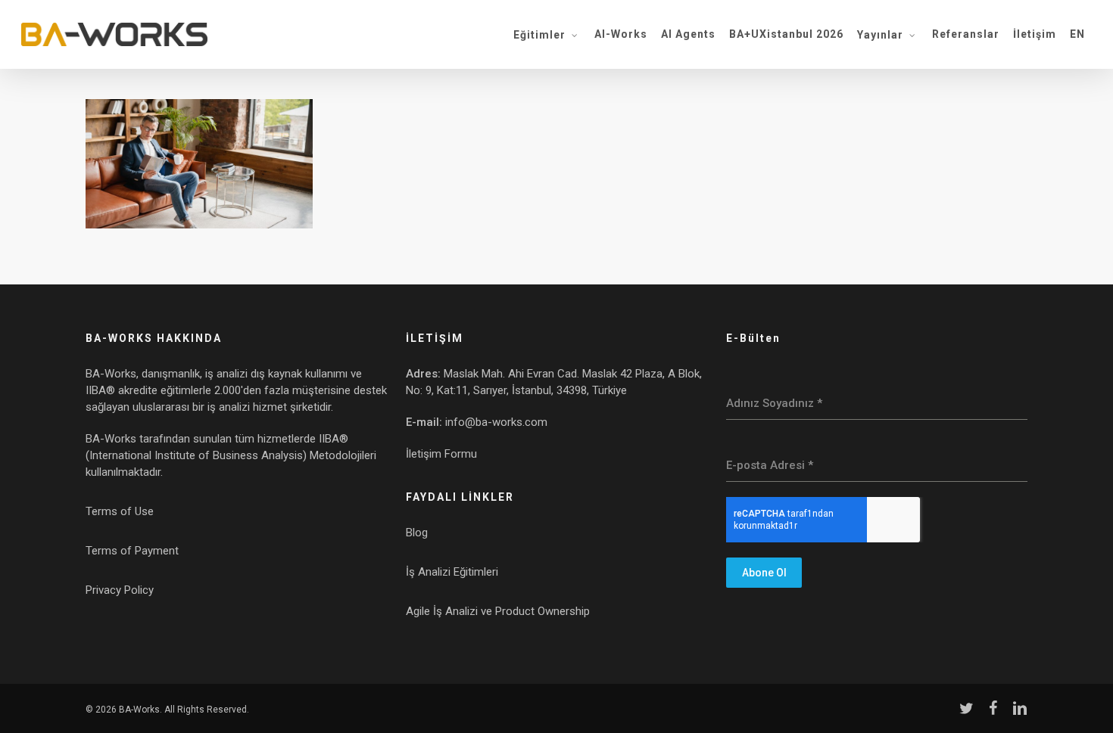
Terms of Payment (132, 551)
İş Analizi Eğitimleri (452, 572)
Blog (417, 532)
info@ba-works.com (496, 422)
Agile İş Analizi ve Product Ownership (498, 611)
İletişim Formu (441, 454)
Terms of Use (120, 511)
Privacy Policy (120, 590)
